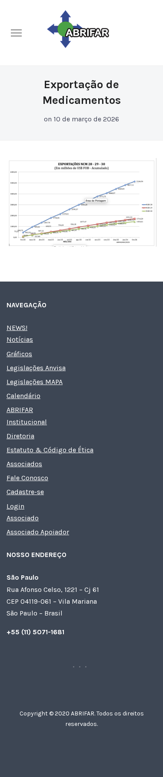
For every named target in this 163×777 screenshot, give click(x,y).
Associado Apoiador (38, 532)
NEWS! (17, 327)
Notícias (20, 339)
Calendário (23, 396)
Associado (23, 518)
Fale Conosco (27, 478)
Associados (24, 464)
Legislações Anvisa (36, 368)
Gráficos (19, 354)
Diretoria (20, 436)
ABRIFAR (20, 410)
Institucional (27, 422)
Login (15, 506)
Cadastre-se (25, 492)
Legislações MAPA (35, 382)
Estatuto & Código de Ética (50, 450)
